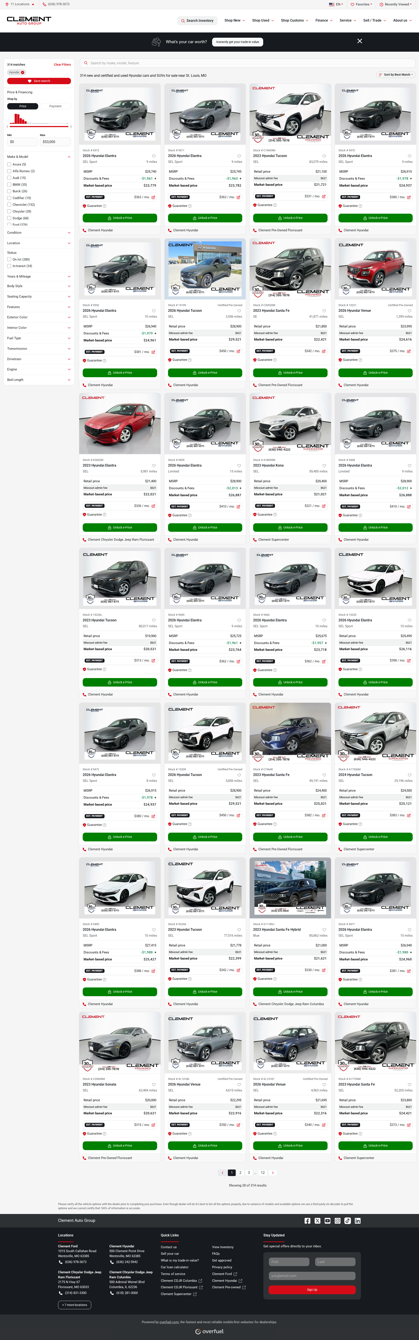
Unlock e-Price (122, 218)
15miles (236, 471)
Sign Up (312, 1289)
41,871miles (318, 317)
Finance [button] (322, 20)
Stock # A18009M (264, 460)
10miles (151, 317)
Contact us (169, 1247)
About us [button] (400, 20)
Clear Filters (62, 64)
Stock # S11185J (263, 924)
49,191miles (318, 781)
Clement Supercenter (176, 1294)
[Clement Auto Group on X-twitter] (316, 1220)
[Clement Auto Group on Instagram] (336, 1220)
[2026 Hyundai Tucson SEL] (205, 269)
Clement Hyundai (224, 1281)
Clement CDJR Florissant (179, 1287)
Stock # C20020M (264, 305)
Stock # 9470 (346, 150)
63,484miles (148, 1090)
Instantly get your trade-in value (237, 42)
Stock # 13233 (347, 614)
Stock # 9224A (177, 924)
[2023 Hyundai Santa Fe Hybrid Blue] (290, 888)
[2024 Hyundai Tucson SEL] (375, 733)
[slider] (7, 126)
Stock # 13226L (92, 614)
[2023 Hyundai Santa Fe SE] (290, 269)
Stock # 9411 (176, 150)
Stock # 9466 (261, 614)
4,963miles (319, 1090)
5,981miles (149, 471)
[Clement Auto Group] (29, 20)
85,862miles (318, 936)
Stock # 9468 (346, 460)
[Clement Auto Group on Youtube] (326, 1220)
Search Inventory (200, 21)
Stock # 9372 (91, 150)
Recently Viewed (397, 4)
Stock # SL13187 (263, 1079)
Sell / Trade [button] (372, 20)
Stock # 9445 (176, 614)
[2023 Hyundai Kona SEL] (290, 423)
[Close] (360, 41)
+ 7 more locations (74, 1305)
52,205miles (403, 1090)
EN (338, 4)
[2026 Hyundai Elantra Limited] (205, 423)
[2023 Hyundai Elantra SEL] (120, 423)
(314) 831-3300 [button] (75, 1293)
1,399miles (404, 317)
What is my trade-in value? (180, 1260)
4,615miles (234, 1090)
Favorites (362, 4)
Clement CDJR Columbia (179, 1281)
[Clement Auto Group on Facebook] (306, 1220)
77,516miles (233, 936)
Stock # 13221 (347, 305)
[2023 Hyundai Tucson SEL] (290, 114)
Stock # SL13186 (178, 1079)
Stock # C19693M (264, 150)
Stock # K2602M (93, 460)
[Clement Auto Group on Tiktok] (346, 1220)
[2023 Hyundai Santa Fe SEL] (290, 733)
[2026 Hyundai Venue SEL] (375, 269)
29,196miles (403, 781)
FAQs (216, 1254)
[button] (21, 4)
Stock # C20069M (94, 1079)
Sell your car (170, 1254)
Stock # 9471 (346, 924)
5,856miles (234, 781)
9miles (151, 162)
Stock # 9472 (91, 769)
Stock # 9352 (91, 305)
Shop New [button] (232, 20)
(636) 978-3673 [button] (58, 4)
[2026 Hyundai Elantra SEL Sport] (120, 114)
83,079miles (318, 162)
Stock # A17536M (349, 769)
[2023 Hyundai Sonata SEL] (120, 1042)
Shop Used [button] (260, 20)
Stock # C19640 (263, 769)
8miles (151, 781)
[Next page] (272, 1173)
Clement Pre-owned (226, 1287)
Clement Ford (222, 1274)
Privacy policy (222, 1267)
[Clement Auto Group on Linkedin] (356, 1220)
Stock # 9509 (176, 460)
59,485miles (318, 471)
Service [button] (346, 20)
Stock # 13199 (177, 305)
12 (263, 1173)
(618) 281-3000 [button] (127, 1293)
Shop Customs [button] (292, 20)
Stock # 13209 (177, 769)
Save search (41, 81)
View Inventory (223, 1247)
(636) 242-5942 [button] (127, 1262)
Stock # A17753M (349, 1079)
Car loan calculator (175, 1267)
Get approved (221, 1260)
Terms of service (173, 1274)
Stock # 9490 (91, 924)
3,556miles (234, 317)
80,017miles (148, 626)
